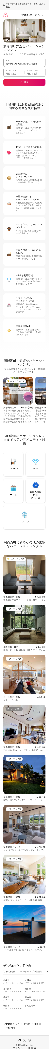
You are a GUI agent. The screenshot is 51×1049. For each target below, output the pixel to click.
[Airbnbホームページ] (5, 14)
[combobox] (24, 63)
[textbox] (14, 73)
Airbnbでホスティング (32, 14)
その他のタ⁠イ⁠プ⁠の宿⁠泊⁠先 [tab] (31, 971)
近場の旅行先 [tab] (9, 971)
